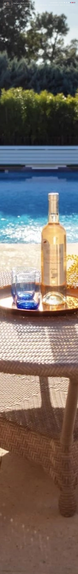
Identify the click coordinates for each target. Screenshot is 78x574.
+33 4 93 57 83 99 (54, 2)
